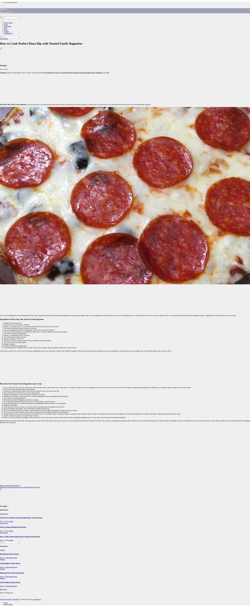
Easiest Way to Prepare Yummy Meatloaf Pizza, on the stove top (21, 518)
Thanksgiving (8, 33)
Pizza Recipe (4, 39)
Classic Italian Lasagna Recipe (10, 582)
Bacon (6, 24)
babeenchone (13, 558)
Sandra (4, 65)
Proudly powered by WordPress (10, 599)
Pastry (6, 30)
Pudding (6, 31)
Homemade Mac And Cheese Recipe (12, 573)
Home (6, 603)
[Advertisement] (125, 88)
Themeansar (37, 599)
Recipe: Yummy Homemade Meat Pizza (13, 527)
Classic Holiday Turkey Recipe (10, 563)
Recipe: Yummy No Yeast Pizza (10, 485)
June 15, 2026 (4, 558)
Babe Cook (3, 9)
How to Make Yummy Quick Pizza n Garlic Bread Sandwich (20, 536)
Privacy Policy (8, 23)
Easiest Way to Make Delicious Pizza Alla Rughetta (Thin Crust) (20, 487)
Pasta (5, 28)
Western (2, 550)
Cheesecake (7, 26)
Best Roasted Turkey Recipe (9, 554)
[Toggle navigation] (1, 16)
